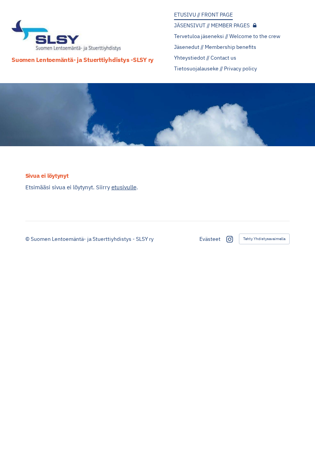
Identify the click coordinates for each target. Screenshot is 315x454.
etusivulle (123, 187)
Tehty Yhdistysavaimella (264, 238)
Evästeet (209, 239)
